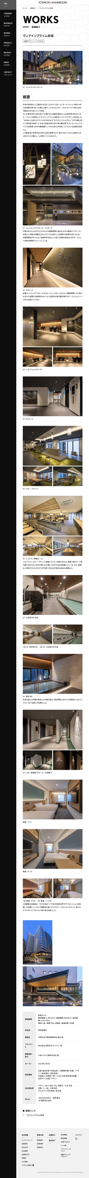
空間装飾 (40, 1144)
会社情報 (25, 1135)
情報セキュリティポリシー (66, 1155)
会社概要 (25, 1151)
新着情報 (64, 1138)
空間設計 (40, 1140)
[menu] (8, 24)
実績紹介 (52, 1135)
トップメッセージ (27, 1140)
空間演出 (40, 1147)
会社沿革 (25, 1147)
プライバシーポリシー (66, 1150)
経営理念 (25, 1144)
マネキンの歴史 (27, 1165)
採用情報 (64, 1135)
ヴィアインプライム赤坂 (35, 1115)
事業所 (24, 1158)
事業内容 (40, 1135)
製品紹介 (52, 1140)
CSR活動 (25, 1162)
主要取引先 (25, 1154)
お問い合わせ (65, 1142)
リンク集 (63, 1145)
